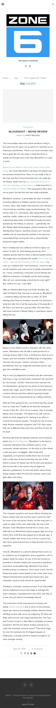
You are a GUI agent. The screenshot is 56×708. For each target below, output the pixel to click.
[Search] (53, 4)
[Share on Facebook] (25, 653)
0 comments (37, 649)
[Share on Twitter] (28, 653)
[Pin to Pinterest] (31, 653)
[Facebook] (25, 66)
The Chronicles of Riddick (14, 189)
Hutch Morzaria (33, 135)
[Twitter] (30, 66)
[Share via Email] (35, 653)
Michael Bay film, (20, 441)
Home (5, 78)
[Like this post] (21, 653)
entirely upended (16, 607)
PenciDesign (28, 698)
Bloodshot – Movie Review (28, 131)
